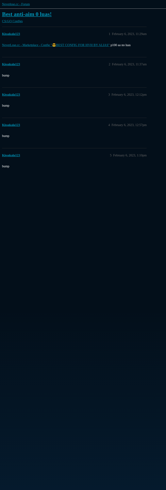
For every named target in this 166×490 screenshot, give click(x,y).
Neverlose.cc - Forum (16, 4)
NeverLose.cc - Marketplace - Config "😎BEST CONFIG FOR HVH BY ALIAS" (56, 45)
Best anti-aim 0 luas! (27, 14)
